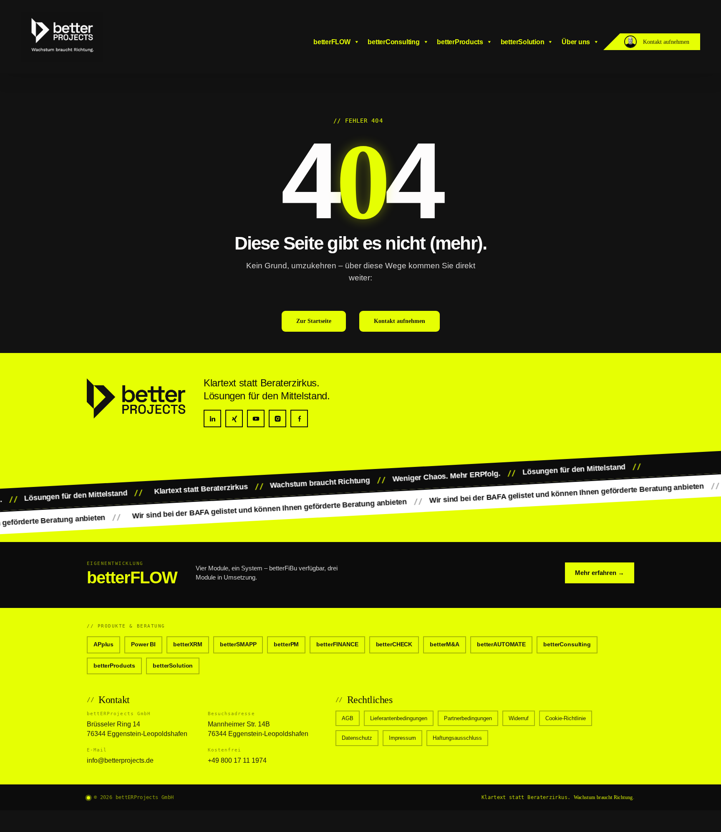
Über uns (576, 41)
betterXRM (187, 644)
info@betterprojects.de (120, 760)
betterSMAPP (238, 644)
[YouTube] (256, 418)
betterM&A (444, 644)
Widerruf (519, 718)
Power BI (143, 644)
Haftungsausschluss (457, 738)
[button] (314, 321)
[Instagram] (277, 418)
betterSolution (523, 41)
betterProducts (460, 41)
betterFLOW (331, 41)
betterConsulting (393, 41)
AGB (347, 718)
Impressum (402, 738)
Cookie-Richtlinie (565, 718)
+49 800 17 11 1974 (237, 760)
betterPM (286, 644)
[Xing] (234, 418)
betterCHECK (394, 644)
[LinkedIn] (212, 418)
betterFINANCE (337, 644)
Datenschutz (357, 738)
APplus (103, 644)
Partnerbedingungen (468, 718)
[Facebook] (299, 418)
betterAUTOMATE (501, 644)
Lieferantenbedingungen (398, 718)
